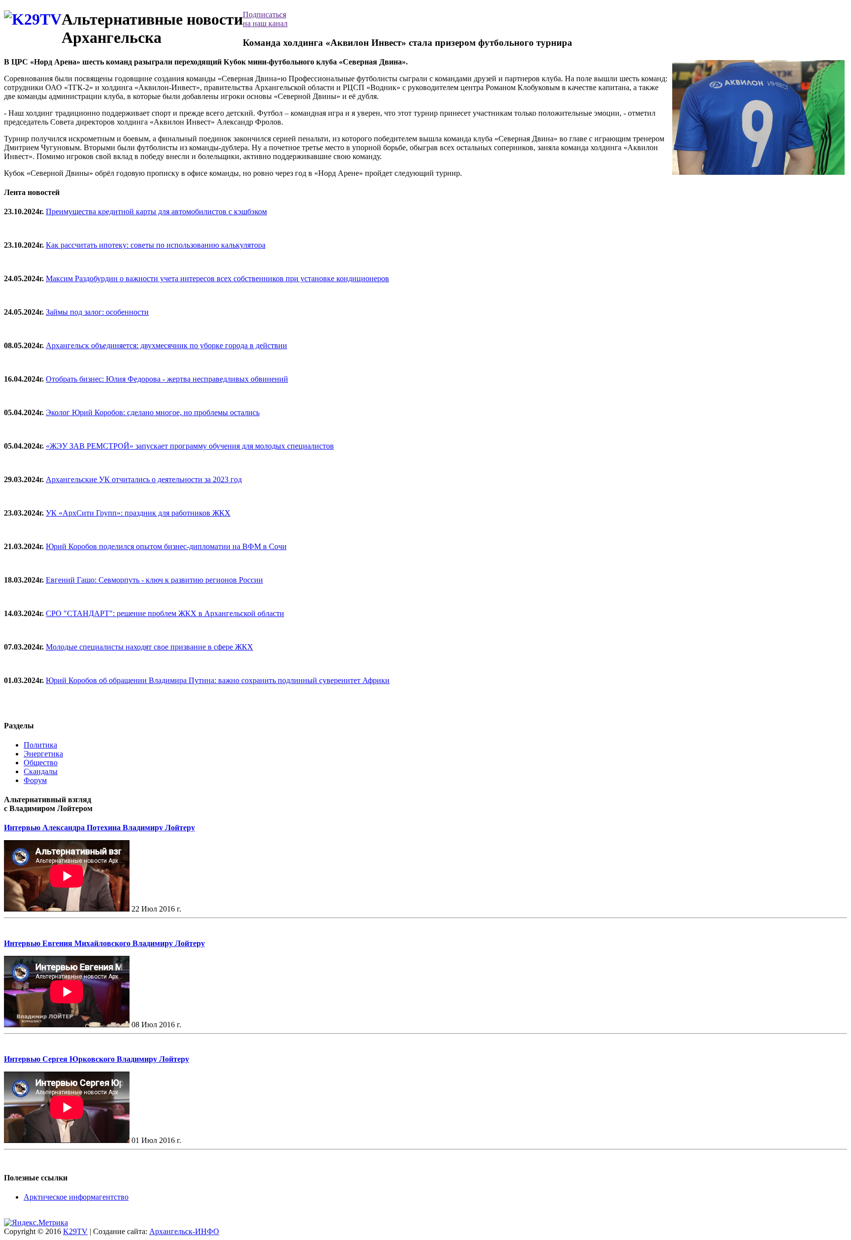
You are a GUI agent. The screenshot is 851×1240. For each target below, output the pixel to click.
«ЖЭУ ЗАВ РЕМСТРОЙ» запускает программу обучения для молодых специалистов (190, 446)
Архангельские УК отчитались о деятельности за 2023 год (144, 479)
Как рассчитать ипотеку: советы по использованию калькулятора (155, 245)
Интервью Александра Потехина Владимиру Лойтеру (99, 827)
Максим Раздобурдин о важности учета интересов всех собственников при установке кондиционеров (217, 278)
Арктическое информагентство (76, 1197)
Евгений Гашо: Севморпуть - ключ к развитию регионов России (154, 580)
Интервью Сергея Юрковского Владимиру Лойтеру (96, 1059)
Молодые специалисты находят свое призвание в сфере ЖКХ (149, 647)
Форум (35, 780)
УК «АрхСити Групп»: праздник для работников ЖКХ (138, 513)
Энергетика (43, 754)
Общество (41, 762)
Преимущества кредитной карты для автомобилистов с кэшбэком (156, 211)
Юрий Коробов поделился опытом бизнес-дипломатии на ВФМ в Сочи (166, 546)
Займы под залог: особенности (97, 312)
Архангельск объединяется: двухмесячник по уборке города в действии (166, 345)
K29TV (75, 1231)
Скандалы (41, 771)
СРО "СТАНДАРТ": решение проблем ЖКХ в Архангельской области (165, 613)
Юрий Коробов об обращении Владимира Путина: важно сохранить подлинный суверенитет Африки (218, 680)
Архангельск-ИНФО (184, 1231)
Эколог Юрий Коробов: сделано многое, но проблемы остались (153, 412)
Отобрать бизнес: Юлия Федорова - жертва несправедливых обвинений (167, 379)
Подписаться (265, 19)
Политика (40, 745)
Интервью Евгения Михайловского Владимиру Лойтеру (104, 943)
